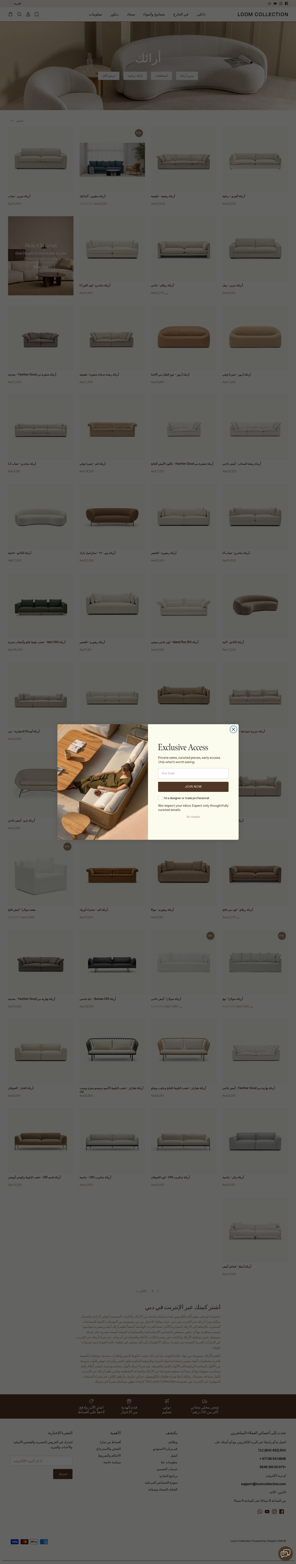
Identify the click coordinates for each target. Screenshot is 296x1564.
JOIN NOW (193, 787)
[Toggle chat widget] (285, 1553)
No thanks (193, 817)
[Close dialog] (233, 729)
